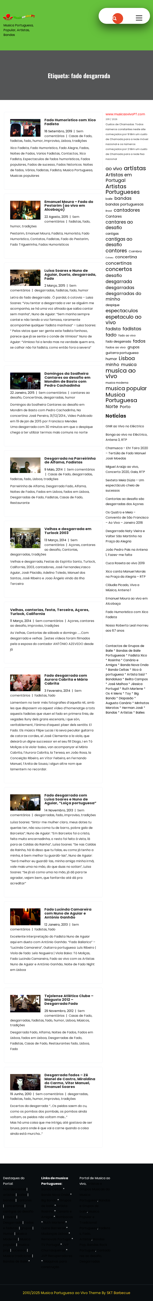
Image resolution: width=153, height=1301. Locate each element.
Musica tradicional (17, 1256)
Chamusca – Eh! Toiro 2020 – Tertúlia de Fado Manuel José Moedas (127, 453)
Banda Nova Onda (134, 665)
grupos (133, 347)
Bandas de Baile (15, 1261)
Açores (74, 545)
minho (112, 364)
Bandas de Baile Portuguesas (123, 653)
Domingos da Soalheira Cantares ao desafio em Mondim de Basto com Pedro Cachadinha (67, 379)
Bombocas (64, 1217)
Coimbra (135, 251)
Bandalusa (114, 679)
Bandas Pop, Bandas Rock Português (93, 1245)
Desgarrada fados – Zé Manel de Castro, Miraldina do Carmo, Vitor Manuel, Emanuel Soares (69, 1080)
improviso (52, 140)
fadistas (16, 140)
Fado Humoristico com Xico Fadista (70, 121)
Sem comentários (63, 133)
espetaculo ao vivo (123, 319)
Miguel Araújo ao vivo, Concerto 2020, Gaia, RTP (125, 469)
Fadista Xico (137, 655)
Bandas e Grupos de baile (94, 1206)
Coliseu (109, 257)
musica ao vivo (121, 373)
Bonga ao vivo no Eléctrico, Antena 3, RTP (126, 437)
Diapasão (126, 698)
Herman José (132, 707)
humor (37, 140)
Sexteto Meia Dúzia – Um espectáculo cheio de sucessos (125, 485)
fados (139, 341)
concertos (119, 269)
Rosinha (114, 660)
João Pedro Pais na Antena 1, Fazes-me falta (127, 552)
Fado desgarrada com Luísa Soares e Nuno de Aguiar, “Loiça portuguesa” (70, 799)
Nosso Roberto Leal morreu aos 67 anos (127, 628)
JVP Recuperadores (56, 1256)
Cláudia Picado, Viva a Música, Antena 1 (122, 587)
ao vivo (114, 168)
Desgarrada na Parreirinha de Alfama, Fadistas (70, 460)
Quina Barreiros (53, 1228)
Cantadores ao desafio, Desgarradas (95, 1256)
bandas (122, 198)
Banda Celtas (118, 669)
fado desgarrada (118, 341)
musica (129, 364)
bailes (22, 1194)
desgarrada (119, 281)
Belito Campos (136, 679)
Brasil (109, 210)
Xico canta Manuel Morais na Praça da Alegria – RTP (126, 574)
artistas (135, 168)
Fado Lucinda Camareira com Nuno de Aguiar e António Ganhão (67, 913)
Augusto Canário (118, 703)
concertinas (119, 263)
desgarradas (44, 290)
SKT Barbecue (118, 1292)
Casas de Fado (80, 136)
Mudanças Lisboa (54, 1233)
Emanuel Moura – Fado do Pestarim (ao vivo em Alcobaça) (68, 205)
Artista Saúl (136, 674)
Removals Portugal (56, 1239)
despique (113, 305)
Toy (128, 693)
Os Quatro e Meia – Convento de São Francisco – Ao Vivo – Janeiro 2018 (127, 517)
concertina (126, 257)
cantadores (127, 210)
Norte (112, 406)
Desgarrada (12, 1222)
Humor (8, 1233)
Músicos (83, 1020)
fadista (113, 329)
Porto (125, 406)
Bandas (111, 712)
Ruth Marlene (132, 688)
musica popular (126, 388)
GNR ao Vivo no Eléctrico (125, 426)
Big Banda (49, 1200)
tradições (79, 140)
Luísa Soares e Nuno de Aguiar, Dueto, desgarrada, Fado (70, 274)
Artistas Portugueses (123, 189)
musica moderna (117, 383)
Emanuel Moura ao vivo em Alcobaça (127, 601)
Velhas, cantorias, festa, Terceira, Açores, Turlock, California (49, 611)
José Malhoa (118, 684)
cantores (116, 251)
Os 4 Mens (114, 693)
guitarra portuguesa (122, 353)
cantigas (112, 234)
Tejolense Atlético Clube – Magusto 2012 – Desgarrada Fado (68, 999)
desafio (114, 275)
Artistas (126, 712)
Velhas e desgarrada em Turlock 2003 (67, 530)
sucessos (19, 1250)
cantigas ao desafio (119, 242)
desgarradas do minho (123, 296)
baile (109, 199)
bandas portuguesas (125, 204)
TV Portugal (50, 1244)
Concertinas (32, 397)
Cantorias (69, 549)
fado (27, 140)
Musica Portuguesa (121, 397)
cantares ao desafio (119, 225)
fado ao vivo (127, 335)
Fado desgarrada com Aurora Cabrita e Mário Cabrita (66, 679)
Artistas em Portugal (119, 177)
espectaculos (122, 310)
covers (10, 1217)
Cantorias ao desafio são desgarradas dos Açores (125, 501)
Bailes (140, 712)
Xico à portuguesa (123, 672)
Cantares (114, 216)
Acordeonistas (14, 1189)
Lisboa (66, 140)
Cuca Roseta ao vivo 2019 (125, 563)
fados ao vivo (116, 347)
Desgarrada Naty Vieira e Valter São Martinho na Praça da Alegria (125, 536)
